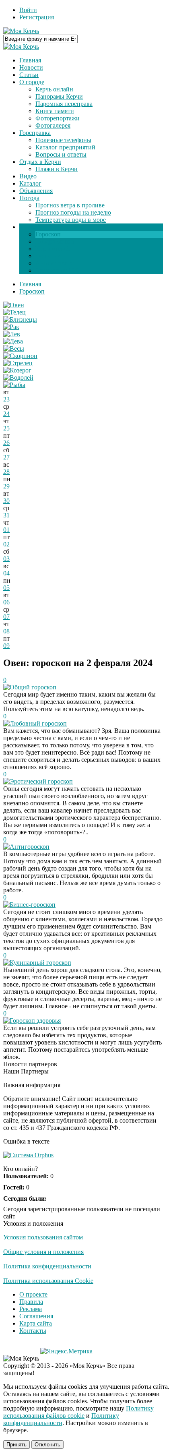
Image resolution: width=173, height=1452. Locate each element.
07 (6, 616)
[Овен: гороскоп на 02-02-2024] (13, 305)
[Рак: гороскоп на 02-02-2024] (11, 326)
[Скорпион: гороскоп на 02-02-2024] (20, 355)
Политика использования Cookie (48, 1280)
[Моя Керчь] (21, 30)
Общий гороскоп (33, 687)
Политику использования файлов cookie (78, 1412)
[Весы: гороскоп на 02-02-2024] (13, 348)
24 (6, 413)
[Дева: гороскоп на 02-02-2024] (13, 341)
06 (6, 602)
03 (6, 558)
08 (6, 631)
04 (6, 573)
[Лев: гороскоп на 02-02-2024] (11, 334)
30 (6, 500)
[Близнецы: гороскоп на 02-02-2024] (20, 319)
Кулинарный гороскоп (40, 962)
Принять (16, 1445)
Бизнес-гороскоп (33, 904)
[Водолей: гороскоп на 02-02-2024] (18, 377)
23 (6, 399)
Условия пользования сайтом (43, 1237)
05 (6, 587)
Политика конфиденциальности (47, 1266)
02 (6, 544)
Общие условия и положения (43, 1251)
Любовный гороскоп (38, 723)
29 (6, 486)
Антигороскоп (29, 846)
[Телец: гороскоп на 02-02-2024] (14, 312)
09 (6, 645)
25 (6, 428)
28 (6, 471)
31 (6, 515)
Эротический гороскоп (41, 781)
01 (6, 529)
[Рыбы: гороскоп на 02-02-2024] (14, 384)
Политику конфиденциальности (61, 1419)
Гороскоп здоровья (35, 1020)
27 (6, 457)
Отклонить (47, 1445)
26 (6, 442)
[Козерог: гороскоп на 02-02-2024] (17, 370)
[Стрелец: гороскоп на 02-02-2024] (18, 363)
